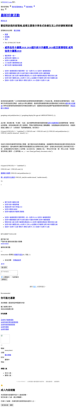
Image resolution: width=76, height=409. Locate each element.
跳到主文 (4, 21)
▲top (2, 263)
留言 (20, 254)
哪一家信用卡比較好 (8, 177)
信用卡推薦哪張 (53, 123)
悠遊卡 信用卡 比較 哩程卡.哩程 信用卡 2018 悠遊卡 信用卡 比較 (27, 80)
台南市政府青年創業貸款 (9, 322)
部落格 (7, 37)
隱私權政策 (49, 381)
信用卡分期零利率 (11, 60)
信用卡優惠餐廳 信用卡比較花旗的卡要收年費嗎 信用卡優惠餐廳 (27, 73)
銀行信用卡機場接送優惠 (13, 65)
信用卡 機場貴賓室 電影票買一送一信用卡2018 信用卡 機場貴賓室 (28, 71)
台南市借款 (5, 327)
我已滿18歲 (5, 405)
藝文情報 (17, 30)
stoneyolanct (5, 243)
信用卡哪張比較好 (11, 209)
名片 (6, 39)
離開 (11, 405)
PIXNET (23, 381)
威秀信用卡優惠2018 (12, 58)
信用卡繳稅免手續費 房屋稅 (14, 211)
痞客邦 (16, 254)
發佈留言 (4, 279)
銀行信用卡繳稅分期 (12, 202)
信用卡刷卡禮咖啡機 (12, 204)
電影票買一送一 (10, 56)
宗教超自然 (17, 260)
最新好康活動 (10, 15)
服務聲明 (56, 381)
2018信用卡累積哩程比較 (13, 63)
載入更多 (4, 267)
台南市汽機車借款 (7, 320)
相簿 (6, 34)
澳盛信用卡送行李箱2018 (13, 207)
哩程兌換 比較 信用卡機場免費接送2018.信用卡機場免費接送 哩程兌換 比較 (31, 75)
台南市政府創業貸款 (8, 324)
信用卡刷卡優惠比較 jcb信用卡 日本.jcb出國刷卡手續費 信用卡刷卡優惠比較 (31, 78)
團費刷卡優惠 (5, 173)
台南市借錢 (5, 329)
